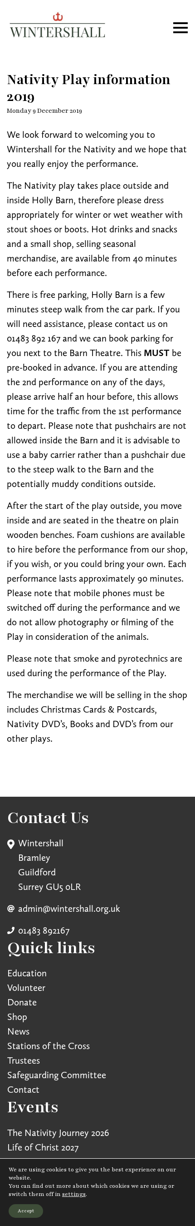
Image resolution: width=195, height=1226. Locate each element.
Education (27, 973)
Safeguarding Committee (56, 1074)
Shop (17, 1016)
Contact (23, 1089)
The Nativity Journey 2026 (58, 1132)
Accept (26, 1210)
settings (74, 1194)
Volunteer (26, 987)
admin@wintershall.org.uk (69, 908)
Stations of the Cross (48, 1045)
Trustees (23, 1060)
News (18, 1031)
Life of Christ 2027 (42, 1147)
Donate (22, 1002)
